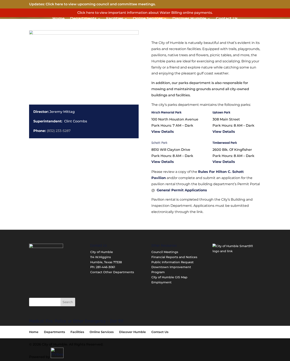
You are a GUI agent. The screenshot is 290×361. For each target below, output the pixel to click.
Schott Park (159, 143)
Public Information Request (172, 262)
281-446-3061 (105, 267)
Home (58, 19)
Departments (83, 19)
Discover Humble (189, 19)
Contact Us (227, 19)
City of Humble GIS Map (169, 277)
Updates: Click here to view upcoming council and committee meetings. (92, 4)
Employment (161, 282)
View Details (162, 132)
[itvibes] (57, 357)
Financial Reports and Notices (174, 257)
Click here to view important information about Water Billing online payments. (145, 13)
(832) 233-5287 (59, 131)
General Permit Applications (182, 190)
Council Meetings (164, 252)
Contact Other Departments (112, 272)
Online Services (148, 19)
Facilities (114, 19)
